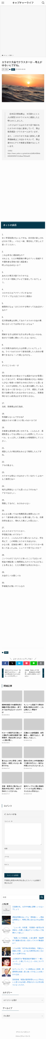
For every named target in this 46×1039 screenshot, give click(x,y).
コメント (8, 821)
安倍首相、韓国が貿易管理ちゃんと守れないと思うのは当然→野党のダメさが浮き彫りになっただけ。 (28, 982)
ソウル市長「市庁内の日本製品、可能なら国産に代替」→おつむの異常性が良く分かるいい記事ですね (28, 950)
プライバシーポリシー (23, 1032)
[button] (5, 663)
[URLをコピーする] (41, 663)
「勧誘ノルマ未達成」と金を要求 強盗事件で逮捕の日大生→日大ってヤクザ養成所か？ (28, 940)
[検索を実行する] (41, 897)
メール (6, 856)
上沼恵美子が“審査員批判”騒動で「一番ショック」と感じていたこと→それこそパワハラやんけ (28, 961)
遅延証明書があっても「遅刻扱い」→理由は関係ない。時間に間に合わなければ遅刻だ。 (28, 919)
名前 (5, 848)
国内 (13, 69)
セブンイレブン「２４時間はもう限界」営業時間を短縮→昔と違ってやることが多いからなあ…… (28, 971)
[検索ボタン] (43, 3)
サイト (6, 864)
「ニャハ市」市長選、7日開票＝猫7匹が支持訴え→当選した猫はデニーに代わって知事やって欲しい (28, 930)
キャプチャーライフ (23, 3)
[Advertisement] (23, 30)
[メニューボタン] (3, 3)
